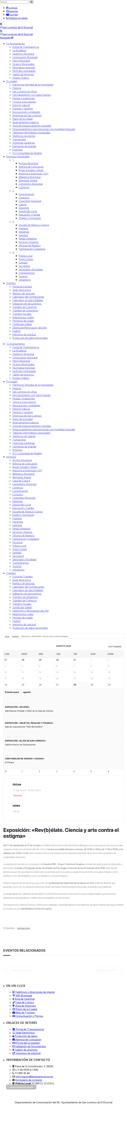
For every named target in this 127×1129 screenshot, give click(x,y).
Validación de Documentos (30, 1046)
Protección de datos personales (30, 338)
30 (109, 684)
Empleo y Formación (30, 218)
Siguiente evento (106, 969)
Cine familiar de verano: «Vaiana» (24, 758)
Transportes (19, 139)
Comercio (24, 187)
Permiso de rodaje (22, 617)
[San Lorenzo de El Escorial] (16, 27)
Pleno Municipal (21, 60)
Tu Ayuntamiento (15, 43)
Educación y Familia (29, 214)
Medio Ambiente (28, 238)
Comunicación (26, 194)
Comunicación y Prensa (29, 1016)
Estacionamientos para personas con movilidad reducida (43, 129)
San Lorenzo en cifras (24, 91)
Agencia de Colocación (31, 166)
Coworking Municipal (23, 498)
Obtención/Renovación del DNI (29, 327)
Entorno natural (21, 105)
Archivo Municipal (28, 163)
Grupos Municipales (23, 64)
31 (5, 771)
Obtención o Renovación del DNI (30, 610)
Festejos (23, 228)
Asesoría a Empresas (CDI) (33, 173)
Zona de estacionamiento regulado (31, 125)
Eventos (15, 636)
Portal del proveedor (27, 1043)
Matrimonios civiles (22, 614)
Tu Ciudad (11, 381)
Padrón (16, 331)
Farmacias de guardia (24, 146)
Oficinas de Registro (30, 245)
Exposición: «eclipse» (17, 707)
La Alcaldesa (19, 50)
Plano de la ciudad (22, 119)
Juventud (23, 235)
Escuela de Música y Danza (34, 225)
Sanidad (23, 262)
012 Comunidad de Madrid (27, 153)
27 (57, 684)
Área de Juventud (24, 999)
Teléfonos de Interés (23, 436)
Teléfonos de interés (23, 136)
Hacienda (24, 232)
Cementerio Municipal (31, 184)
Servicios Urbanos (29, 242)
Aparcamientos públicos (25, 122)
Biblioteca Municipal (30, 177)
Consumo (24, 197)
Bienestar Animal (28, 180)
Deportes (24, 208)
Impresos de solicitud (24, 334)
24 (5, 684)
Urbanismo (25, 279)
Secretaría (24, 266)
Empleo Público (20, 77)
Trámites (11, 283)
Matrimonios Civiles (23, 317)
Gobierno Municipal (23, 54)
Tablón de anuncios (23, 74)
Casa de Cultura (21, 480)
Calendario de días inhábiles (27, 300)
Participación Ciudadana (32, 249)
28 (74, 684)
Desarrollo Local (28, 211)
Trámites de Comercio (24, 307)
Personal (17, 542)
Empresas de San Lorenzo (27, 115)
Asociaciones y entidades (26, 112)
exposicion (23, 928)
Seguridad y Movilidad (30, 269)
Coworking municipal (30, 201)
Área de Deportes (25, 1005)
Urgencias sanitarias (23, 143)
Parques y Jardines (22, 108)
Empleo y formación (23, 515)
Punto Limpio (26, 259)
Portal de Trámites (22, 576)
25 (23, 684)
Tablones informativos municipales (31, 132)
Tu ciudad (11, 81)
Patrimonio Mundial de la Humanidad (32, 84)
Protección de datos (25, 1036)
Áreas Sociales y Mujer (31, 170)
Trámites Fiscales (21, 314)
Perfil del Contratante (24, 371)
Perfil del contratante (23, 71)
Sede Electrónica (25, 1032)
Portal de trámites (22, 286)
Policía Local (25, 255)
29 (92, 684)
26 (40, 684)
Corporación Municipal (24, 57)
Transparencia (27, 273)
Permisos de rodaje (23, 321)
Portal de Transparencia (25, 47)
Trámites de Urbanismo (25, 310)
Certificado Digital (22, 324)
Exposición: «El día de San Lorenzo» (25, 740)
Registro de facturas (23, 293)
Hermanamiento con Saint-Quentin (31, 95)
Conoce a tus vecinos (24, 101)
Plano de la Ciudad (26, 1009)
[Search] (1, 31)
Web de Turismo (25, 1012)
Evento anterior (20, 969)
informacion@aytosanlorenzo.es (34, 1076)
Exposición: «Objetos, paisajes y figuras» (29, 723)
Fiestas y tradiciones (23, 98)
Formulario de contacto (28, 1080)
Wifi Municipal (23, 995)
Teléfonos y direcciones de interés (35, 992)
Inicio (7, 636)
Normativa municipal (23, 67)
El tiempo (17, 149)
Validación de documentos (27, 303)
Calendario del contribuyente (28, 297)
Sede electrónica (21, 290)
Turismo (23, 276)
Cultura (22, 204)
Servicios (17, 156)
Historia (16, 88)
